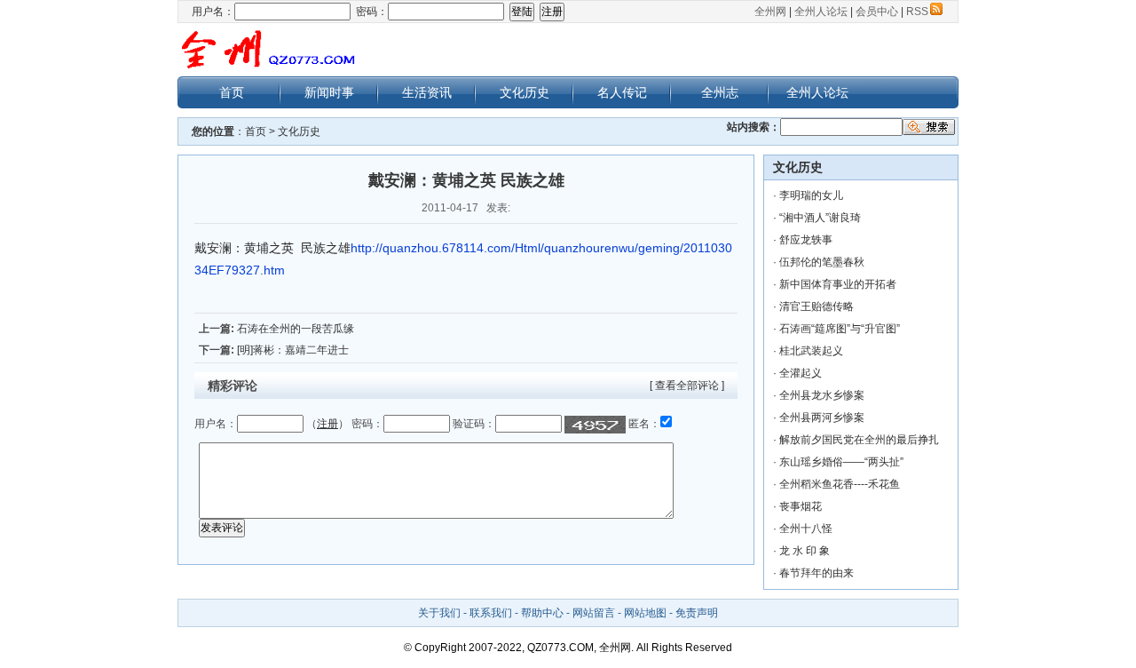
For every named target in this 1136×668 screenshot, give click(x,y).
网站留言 (593, 613)
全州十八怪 (805, 528)
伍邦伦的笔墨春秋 (821, 262)
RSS (917, 11)
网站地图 (645, 613)
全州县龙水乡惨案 (821, 395)
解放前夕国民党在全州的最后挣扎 (859, 439)
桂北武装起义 (811, 351)
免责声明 (696, 613)
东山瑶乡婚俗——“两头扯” (841, 462)
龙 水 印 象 (804, 551)
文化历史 (524, 92)
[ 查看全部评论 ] (687, 385)
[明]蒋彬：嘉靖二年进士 (293, 350)
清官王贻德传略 (816, 306)
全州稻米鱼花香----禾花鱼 (839, 484)
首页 (231, 92)
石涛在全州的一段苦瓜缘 (295, 328)
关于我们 (439, 613)
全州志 (719, 92)
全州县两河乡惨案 (821, 417)
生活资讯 (427, 92)
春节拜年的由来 (816, 573)
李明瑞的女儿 (811, 195)
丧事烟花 (800, 506)
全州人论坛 (821, 11)
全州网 (770, 11)
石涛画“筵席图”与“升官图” (839, 328)
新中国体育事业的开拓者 (837, 284)
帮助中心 (542, 613)
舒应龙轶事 (805, 240)
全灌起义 (800, 373)
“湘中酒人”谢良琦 (820, 217)
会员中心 (877, 11)
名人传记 (622, 92)
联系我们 (490, 613)
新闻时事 (329, 92)
